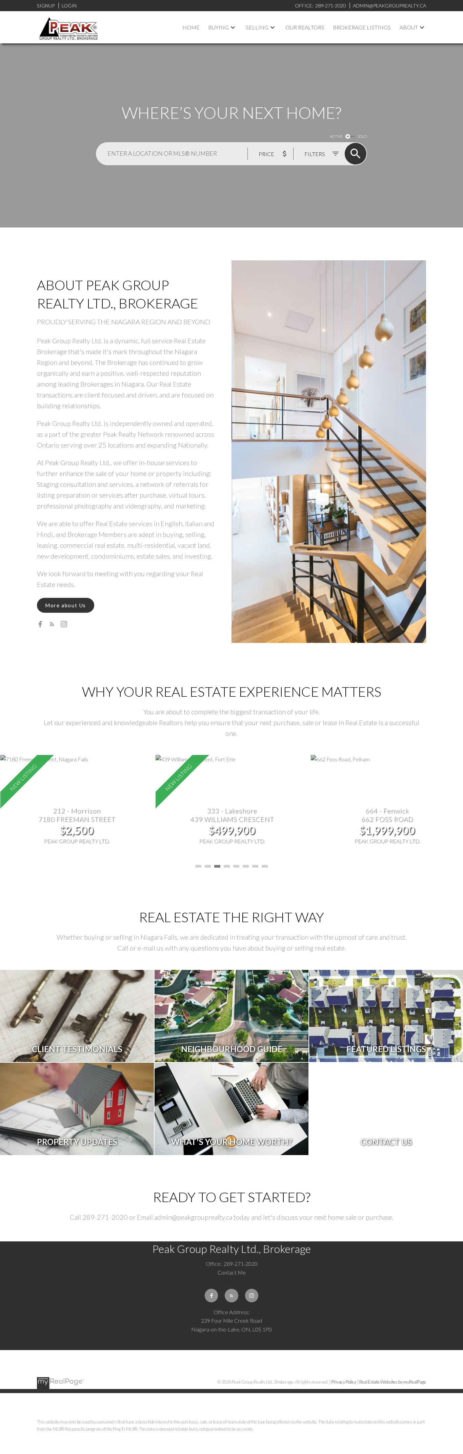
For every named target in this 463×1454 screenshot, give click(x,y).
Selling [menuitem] (257, 27)
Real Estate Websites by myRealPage (392, 1382)
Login (69, 5)
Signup (46, 5)
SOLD (362, 136)
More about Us (65, 605)
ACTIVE (336, 136)
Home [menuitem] (191, 27)
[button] (65, 605)
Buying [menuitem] (218, 27)
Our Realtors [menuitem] (304, 27)
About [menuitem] (409, 27)
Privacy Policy (343, 1382)
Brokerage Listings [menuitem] (362, 27)
